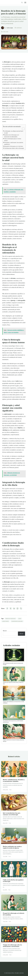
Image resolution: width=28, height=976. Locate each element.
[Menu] (25, 2)
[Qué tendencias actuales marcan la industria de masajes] (13, 655)
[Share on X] (10, 608)
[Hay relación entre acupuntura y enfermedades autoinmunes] (14, 712)
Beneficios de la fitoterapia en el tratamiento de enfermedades (11, 135)
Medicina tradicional (10, 618)
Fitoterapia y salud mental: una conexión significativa (13, 143)
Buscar (5, 630)
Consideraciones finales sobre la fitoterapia (14, 148)
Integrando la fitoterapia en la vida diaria (13, 146)
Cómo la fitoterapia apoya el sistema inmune (12, 139)
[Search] (22, 2)
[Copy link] (21, 608)
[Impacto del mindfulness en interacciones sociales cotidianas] (14, 693)
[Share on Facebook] (7, 608)
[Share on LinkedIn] (14, 608)
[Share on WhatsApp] (17, 608)
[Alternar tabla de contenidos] (22, 129)
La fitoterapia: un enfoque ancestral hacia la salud (13, 132)
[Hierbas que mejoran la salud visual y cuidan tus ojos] (14, 674)
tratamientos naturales (17, 621)
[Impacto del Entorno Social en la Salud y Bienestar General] (14, 731)
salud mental (5, 621)
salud (19, 618)
